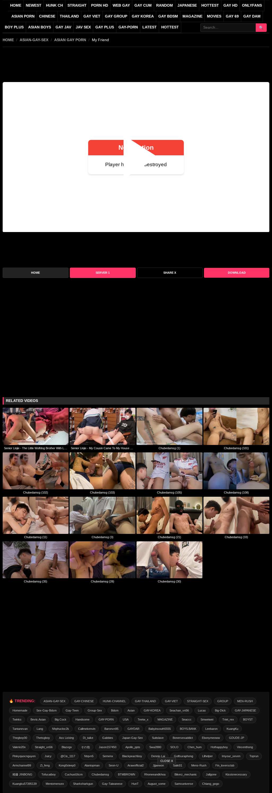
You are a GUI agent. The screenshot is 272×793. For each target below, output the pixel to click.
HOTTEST (210, 5)
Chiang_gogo (210, 783)
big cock (60, 719)
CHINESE (47, 16)
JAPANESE (187, 5)
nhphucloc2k (60, 728)
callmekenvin (86, 728)
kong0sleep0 (67, 765)
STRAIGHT (77, 5)
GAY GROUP (116, 16)
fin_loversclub (224, 765)
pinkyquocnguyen (24, 756)
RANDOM (164, 5)
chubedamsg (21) (169, 537)
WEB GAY (121, 5)
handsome (82, 719)
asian (131, 710)
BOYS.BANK (188, 728)
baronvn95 (111, 728)
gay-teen (72, 710)
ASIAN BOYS (39, 27)
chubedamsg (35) (35, 581)
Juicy (48, 756)
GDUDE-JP (236, 737)
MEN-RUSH (245, 701)
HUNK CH (54, 5)
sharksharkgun (83, 783)
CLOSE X (166, 760)
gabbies (107, 737)
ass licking (66, 737)
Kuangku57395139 (24, 783)
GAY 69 (232, 16)
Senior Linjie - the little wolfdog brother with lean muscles (35, 448)
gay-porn (128, 27)
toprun (253, 756)
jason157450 (107, 747)
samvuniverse (184, 783)
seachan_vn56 (179, 710)
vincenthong (245, 747)
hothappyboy (219, 747)
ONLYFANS (252, 5)
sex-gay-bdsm (46, 710)
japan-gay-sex (132, 737)
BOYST (248, 719)
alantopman (92, 765)
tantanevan (20, 728)
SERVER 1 (103, 272)
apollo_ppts (132, 747)
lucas (202, 710)
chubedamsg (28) (102, 581)
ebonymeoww (211, 737)
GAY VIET (91, 16)
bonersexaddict (183, 737)
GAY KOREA (143, 16)
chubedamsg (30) (169, 581)
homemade (19, 710)
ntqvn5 (89, 756)
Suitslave (158, 737)
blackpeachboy (132, 756)
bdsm (114, 710)
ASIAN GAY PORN (70, 40)
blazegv (67, 747)
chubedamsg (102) (35, 492)
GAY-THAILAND (145, 701)
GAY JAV (63, 27)
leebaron (211, 728)
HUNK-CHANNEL (114, 701)
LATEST (149, 27)
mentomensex (55, 783)
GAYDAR (133, 728)
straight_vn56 (44, 747)
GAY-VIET (171, 701)
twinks (17, 719)
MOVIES (214, 16)
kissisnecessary (236, 774)
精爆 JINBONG (22, 774)
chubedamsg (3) (102, 537)
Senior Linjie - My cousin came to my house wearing (102, 448)
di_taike (88, 737)
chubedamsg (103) (102, 492)
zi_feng (45, 765)
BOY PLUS (14, 27)
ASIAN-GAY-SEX (34, 40)
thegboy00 (19, 737)
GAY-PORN (106, 719)
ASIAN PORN (23, 16)
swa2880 (155, 747)
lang (40, 728)
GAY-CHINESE (84, 701)
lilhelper (207, 756)
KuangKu (232, 728)
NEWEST (33, 5)
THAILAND (69, 16)
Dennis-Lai (158, 756)
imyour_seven (231, 756)
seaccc (187, 719)
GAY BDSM (168, 16)
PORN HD (99, 5)
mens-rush (198, 765)
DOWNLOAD (237, 272)
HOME (8, 40)
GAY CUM (143, 5)
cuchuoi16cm (74, 774)
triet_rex (228, 719)
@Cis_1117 (68, 756)
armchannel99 (21, 765)
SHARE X (169, 272)
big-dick (220, 710)
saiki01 (177, 765)
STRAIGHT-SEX (197, 701)
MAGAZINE (192, 16)
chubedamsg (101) (236, 448)
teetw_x (143, 719)
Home (15, 5)
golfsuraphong (183, 756)
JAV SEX (83, 27)
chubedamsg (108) (236, 492)
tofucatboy (48, 774)
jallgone (211, 774)
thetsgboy (43, 737)
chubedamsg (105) (169, 492)
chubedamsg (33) (236, 537)
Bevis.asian (38, 719)
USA (126, 719)
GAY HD (230, 5)
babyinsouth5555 (159, 728)
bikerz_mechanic (186, 774)
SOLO (174, 747)
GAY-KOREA (152, 710)
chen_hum (195, 747)
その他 (85, 747)
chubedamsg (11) (35, 537)
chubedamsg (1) (169, 448)
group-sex (95, 710)
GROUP (222, 701)
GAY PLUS (104, 27)
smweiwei (207, 719)
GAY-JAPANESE (245, 710)
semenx (108, 756)
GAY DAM (252, 16)
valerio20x (19, 747)
